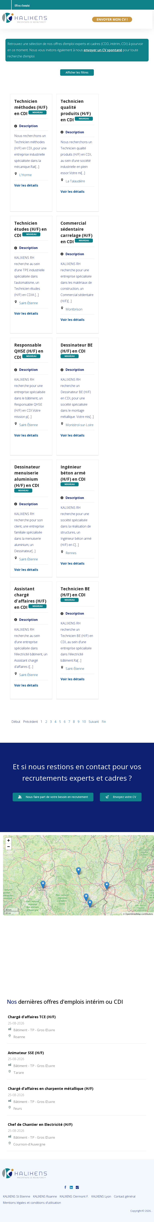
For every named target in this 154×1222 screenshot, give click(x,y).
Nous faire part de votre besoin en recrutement (57, 797)
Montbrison (74, 309)
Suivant (94, 721)
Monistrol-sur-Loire (79, 425)
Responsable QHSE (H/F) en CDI (28, 351)
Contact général (124, 1196)
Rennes (71, 553)
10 (84, 721)
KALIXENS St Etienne (16, 1196)
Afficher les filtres (77, 72)
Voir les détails (26, 185)
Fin (104, 721)
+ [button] (8, 840)
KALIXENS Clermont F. (74, 1196)
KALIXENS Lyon (101, 1196)
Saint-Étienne (28, 303)
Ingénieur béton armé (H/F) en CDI (73, 473)
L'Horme (25, 175)
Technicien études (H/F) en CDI (30, 229)
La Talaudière (75, 181)
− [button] (8, 846)
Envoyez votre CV (124, 797)
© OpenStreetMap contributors (138, 913)
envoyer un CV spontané (103, 50)
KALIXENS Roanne (45, 1196)
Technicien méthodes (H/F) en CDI (30, 107)
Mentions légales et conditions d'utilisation (32, 1203)
